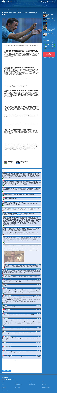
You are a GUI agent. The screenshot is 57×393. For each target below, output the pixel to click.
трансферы (21, 165)
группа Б (18, 165)
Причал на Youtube (18, 384)
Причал (43, 383)
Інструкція (52, 57)
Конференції (4, 387)
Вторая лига (14, 165)
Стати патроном (49, 54)
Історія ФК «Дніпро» (50, 25)
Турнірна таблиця (32, 384)
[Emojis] (18, 360)
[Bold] (3, 360)
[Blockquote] (10, 360)
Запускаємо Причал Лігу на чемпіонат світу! (51, 30)
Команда (45, 42)
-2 (3, 234)
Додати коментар (6, 370)
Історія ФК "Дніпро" (50, 33)
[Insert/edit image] (14, 360)
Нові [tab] (6, 170)
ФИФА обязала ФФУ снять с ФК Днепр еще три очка (24, 162)
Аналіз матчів (17, 387)
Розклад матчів (31, 383)
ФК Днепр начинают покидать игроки (11, 162)
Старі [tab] (3, 170)
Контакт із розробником (46, 387)
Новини (5, 9)
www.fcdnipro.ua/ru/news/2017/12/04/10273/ (19, 214)
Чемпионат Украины (29, 165)
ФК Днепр (24, 165)
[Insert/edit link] (15, 360)
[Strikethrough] (7, 360)
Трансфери (17, 383)
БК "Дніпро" (4, 388)
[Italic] (5, 360)
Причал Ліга (44, 384)
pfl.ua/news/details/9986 (14, 208)
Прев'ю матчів (17, 388)
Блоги (3, 384)
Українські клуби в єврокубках (50, 18)
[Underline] (6, 360)
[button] (46, 5)
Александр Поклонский (9, 165)
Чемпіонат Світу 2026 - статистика (50, 22)
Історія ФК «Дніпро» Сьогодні (50, 15)
